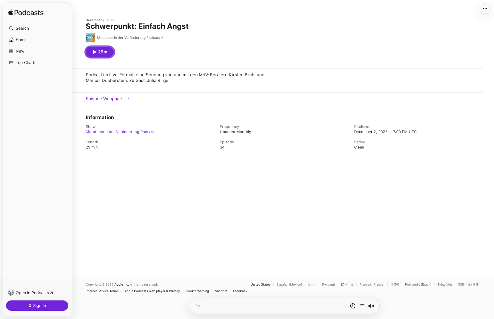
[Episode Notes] (352, 306)
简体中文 (347, 284)
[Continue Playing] (362, 306)
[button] (37, 28)
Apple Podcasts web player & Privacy (152, 291)
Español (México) (289, 284)
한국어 (395, 284)
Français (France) (372, 284)
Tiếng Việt (444, 284)
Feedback (240, 291)
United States (260, 284)
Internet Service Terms (102, 291)
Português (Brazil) (418, 284)
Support (221, 291)
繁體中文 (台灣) (469, 284)
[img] (25, 13)
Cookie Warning (197, 291)
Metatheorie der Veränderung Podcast (120, 131)
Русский (328, 284)
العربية (312, 284)
